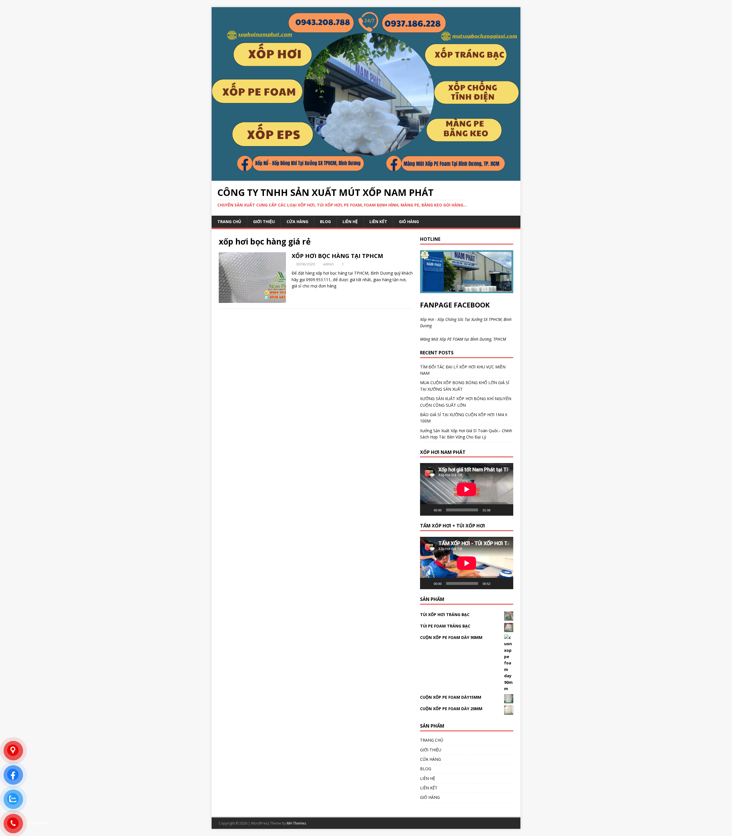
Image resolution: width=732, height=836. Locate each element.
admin (328, 264)
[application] (466, 489)
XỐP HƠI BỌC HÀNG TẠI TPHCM (337, 256)
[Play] (427, 510)
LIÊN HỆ (350, 221)
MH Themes (296, 823)
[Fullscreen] (506, 510)
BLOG (325, 221)
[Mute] (497, 510)
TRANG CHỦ (229, 221)
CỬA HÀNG (297, 221)
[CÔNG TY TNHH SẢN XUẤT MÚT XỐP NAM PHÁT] (366, 177)
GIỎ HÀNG (409, 221)
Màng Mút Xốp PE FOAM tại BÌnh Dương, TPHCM (463, 339)
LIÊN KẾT (378, 221)
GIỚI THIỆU (264, 221)
